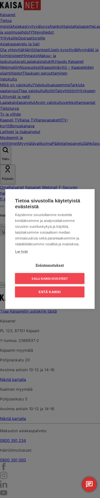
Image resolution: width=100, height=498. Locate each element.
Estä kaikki (50, 292)
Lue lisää (21, 251)
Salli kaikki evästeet (50, 278)
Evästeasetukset (50, 265)
